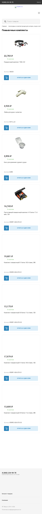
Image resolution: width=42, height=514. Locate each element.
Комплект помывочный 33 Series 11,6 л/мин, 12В (19, 312)
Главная (4, 26)
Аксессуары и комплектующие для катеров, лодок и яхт (24, 26)
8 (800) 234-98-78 (9, 473)
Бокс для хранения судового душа (15, 162)
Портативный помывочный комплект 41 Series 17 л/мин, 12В (21, 213)
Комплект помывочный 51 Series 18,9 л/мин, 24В (19, 262)
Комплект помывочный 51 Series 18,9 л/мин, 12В (19, 363)
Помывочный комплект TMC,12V (14, 62)
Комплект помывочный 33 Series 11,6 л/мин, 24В (19, 413)
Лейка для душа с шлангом (13, 112)
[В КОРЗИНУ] (6, 77)
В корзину (6, 77)
